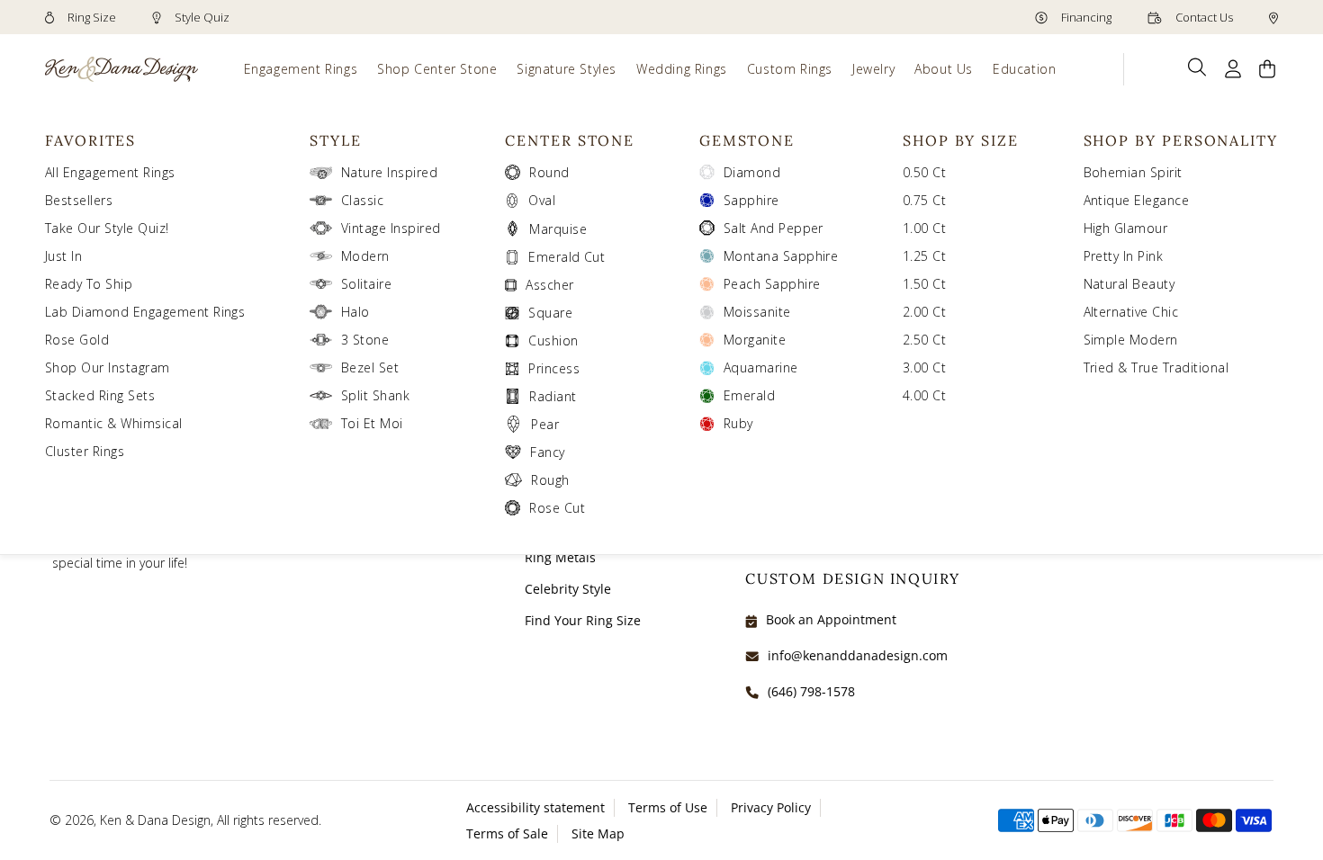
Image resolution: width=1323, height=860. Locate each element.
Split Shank (375, 395)
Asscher (549, 284)
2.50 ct (924, 339)
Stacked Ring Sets (100, 395)
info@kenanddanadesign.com (858, 655)
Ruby (738, 423)
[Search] (1197, 67)
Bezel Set (370, 367)
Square (550, 312)
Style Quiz (201, 17)
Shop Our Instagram (107, 367)
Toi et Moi (372, 423)
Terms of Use (667, 807)
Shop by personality (1181, 140)
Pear (545, 424)
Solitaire (366, 283)
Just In (63, 255)
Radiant (552, 396)
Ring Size (90, 17)
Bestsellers (78, 200)
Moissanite (757, 311)
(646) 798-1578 (811, 691)
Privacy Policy (771, 807)
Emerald (749, 395)
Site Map (598, 833)
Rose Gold (77, 339)
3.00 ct (924, 367)
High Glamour (1126, 228)
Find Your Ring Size (583, 620)
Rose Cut (557, 507)
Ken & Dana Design (155, 820)
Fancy (547, 452)
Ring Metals (560, 557)
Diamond (752, 172)
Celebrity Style (568, 588)
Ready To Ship (88, 283)
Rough (550, 479)
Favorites (90, 140)
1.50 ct (924, 283)
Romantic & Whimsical (114, 423)
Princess (554, 368)
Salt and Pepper (774, 228)
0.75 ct (924, 200)
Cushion (553, 340)
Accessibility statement (535, 807)
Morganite (755, 339)
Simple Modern (1131, 339)
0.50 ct (924, 172)
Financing (1085, 17)
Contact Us (1203, 17)
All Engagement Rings (110, 172)
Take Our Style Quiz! (107, 228)
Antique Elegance (1137, 200)
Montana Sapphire (781, 255)
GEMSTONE (747, 140)
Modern (365, 255)
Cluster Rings (84, 451)
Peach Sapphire (772, 283)
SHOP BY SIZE (961, 140)
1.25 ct (924, 255)
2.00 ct (924, 311)
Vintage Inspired (391, 228)
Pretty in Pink (1124, 255)
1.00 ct (924, 228)
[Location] (1273, 17)
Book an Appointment (831, 619)
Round (549, 172)
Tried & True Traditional (1156, 367)
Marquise (558, 228)
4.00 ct (924, 395)
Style (336, 140)
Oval (541, 200)
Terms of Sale (507, 833)
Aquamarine (761, 367)
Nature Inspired (389, 172)
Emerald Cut (566, 256)
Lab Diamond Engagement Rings (145, 311)
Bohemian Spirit (1133, 172)
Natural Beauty (1129, 283)
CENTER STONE (569, 140)
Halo (355, 311)
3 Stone (365, 339)
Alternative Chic (1131, 311)
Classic (362, 200)
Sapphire (751, 200)
